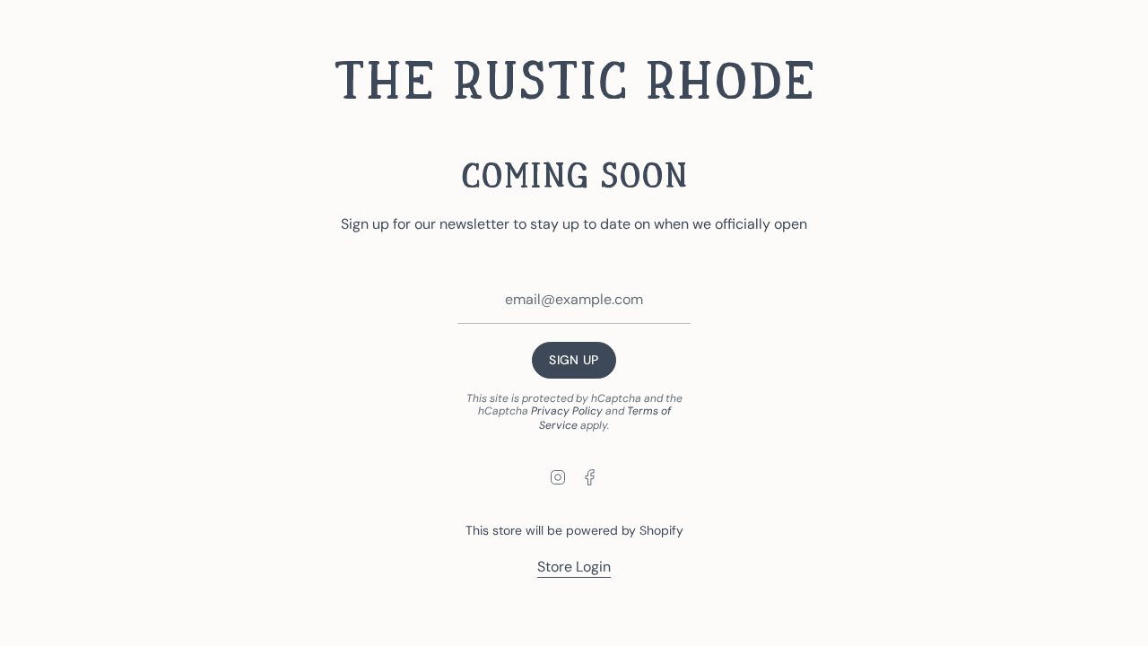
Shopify (661, 530)
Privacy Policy (567, 411)
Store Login (574, 566)
